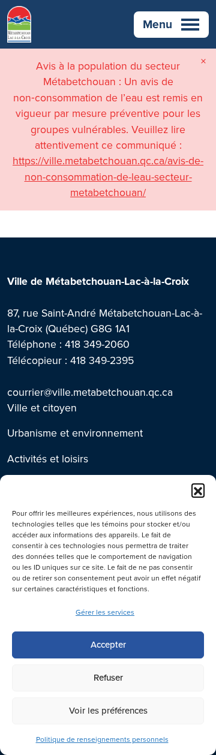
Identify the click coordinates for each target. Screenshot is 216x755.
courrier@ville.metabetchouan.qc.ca (90, 391)
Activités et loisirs (47, 458)
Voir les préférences (108, 710)
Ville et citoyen (42, 407)
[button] (198, 490)
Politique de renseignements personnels (102, 739)
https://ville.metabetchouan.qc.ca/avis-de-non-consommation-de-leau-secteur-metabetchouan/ (108, 176)
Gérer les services (105, 612)
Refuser (108, 677)
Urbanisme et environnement (75, 432)
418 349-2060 (97, 343)
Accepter (108, 644)
